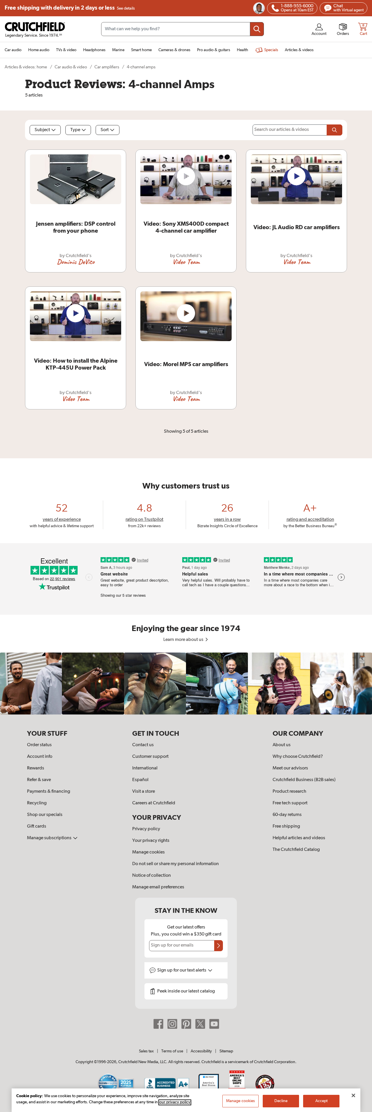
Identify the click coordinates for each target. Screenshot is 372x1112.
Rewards (35, 768)
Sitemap (226, 1051)
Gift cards (36, 826)
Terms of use (172, 1051)
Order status (39, 745)
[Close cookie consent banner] (353, 1095)
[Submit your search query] (257, 29)
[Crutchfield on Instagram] (172, 1024)
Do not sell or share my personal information (175, 864)
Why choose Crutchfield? (298, 756)
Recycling (36, 803)
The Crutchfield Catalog (296, 849)
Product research (289, 791)
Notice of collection (151, 875)
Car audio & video (71, 67)
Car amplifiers (106, 67)
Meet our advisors (290, 768)
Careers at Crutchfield (153, 803)
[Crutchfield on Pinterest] (186, 1024)
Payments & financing (48, 791)
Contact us (143, 745)
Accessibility (201, 1051)
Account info (39, 756)
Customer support (150, 756)
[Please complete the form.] (334, 130)
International (145, 768)
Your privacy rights (150, 840)
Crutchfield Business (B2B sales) (304, 780)
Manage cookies (148, 852)
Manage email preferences (158, 887)
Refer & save (39, 780)
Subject (42, 130)
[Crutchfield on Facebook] (158, 1024)
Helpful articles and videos (299, 838)
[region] (186, 683)
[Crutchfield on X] (200, 1024)
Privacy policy (146, 829)
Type (75, 130)
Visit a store (143, 791)
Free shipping (70, 8)
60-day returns (287, 814)
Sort (105, 130)
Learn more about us (183, 639)
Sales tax (146, 1051)
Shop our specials (44, 814)
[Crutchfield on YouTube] (214, 1024)
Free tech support (290, 803)
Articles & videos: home (26, 67)
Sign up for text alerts (182, 970)
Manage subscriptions (49, 838)
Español (140, 780)
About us (282, 745)
